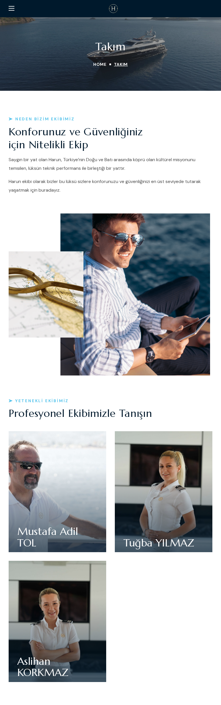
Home (99, 64)
